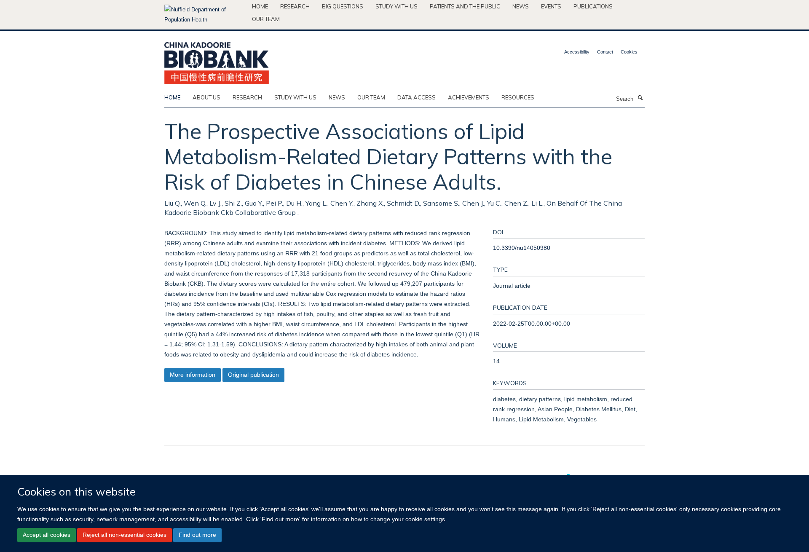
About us (206, 97)
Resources (517, 97)
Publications (593, 6)
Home (260, 6)
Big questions (342, 6)
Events (551, 6)
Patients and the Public (465, 6)
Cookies (629, 51)
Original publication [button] (253, 374)
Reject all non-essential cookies (124, 535)
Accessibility (576, 51)
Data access (416, 97)
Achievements (468, 97)
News (520, 6)
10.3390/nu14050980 (521, 247)
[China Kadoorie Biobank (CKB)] (216, 60)
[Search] (640, 98)
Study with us (396, 6)
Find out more (197, 535)
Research (295, 6)
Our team (266, 19)
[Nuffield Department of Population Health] (205, 14)
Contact (605, 51)
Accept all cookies (46, 535)
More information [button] (192, 374)
